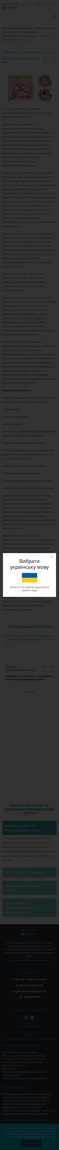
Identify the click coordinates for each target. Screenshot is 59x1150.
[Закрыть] (52, 557)
